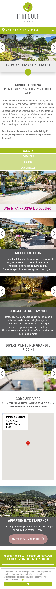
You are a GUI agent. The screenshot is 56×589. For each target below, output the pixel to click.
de (52, 30)
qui (23, 579)
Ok (28, 584)
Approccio (12, 30)
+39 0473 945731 (31, 30)
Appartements (26, 539)
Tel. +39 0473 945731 (38, 559)
